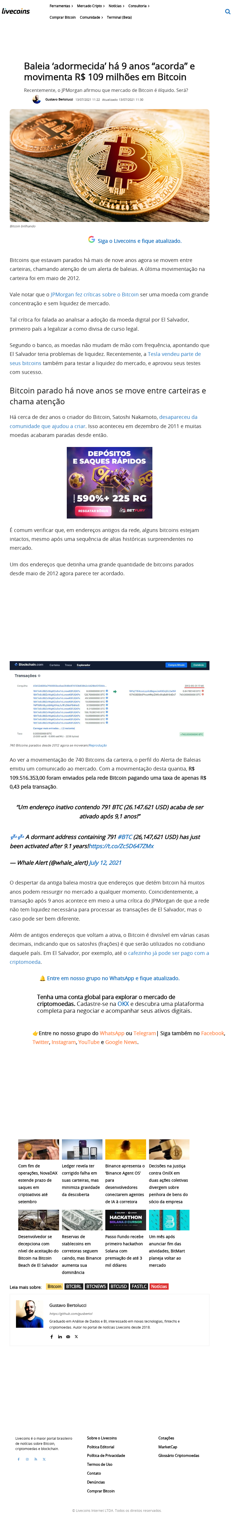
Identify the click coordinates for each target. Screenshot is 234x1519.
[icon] (228, 12)
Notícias (159, 1286)
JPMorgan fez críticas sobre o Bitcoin (95, 294)
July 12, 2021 (105, 862)
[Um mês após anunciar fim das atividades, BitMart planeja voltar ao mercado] (169, 1220)
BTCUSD (119, 1286)
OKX (123, 1004)
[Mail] (68, 1335)
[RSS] (36, 1459)
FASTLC (139, 1286)
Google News (121, 1042)
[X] (76, 1335)
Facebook (212, 1033)
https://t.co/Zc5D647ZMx (120, 846)
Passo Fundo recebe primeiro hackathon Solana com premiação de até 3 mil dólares (124, 1251)
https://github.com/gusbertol (70, 1313)
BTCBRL (74, 1286)
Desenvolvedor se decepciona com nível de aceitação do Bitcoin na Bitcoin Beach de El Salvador (38, 1251)
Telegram (145, 1033)
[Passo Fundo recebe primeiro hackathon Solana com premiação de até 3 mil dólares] (125, 1220)
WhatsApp (112, 1033)
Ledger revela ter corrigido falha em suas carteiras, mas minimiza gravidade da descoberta (81, 1180)
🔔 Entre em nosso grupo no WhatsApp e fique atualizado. (109, 978)
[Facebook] (51, 1335)
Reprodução (98, 745)
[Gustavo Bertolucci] (38, 99)
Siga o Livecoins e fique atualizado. (140, 240)
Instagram (64, 1042)
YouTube (89, 1042)
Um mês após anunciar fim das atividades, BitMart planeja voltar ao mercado (167, 1251)
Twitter (41, 1042)
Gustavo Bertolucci (59, 99)
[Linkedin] (60, 1335)
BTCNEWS (96, 1286)
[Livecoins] (15, 12)
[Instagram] (27, 1459)
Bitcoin (54, 1286)
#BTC (125, 837)
